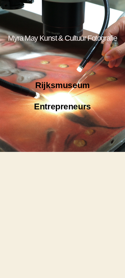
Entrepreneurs (62, 106)
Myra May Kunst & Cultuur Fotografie (62, 38)
